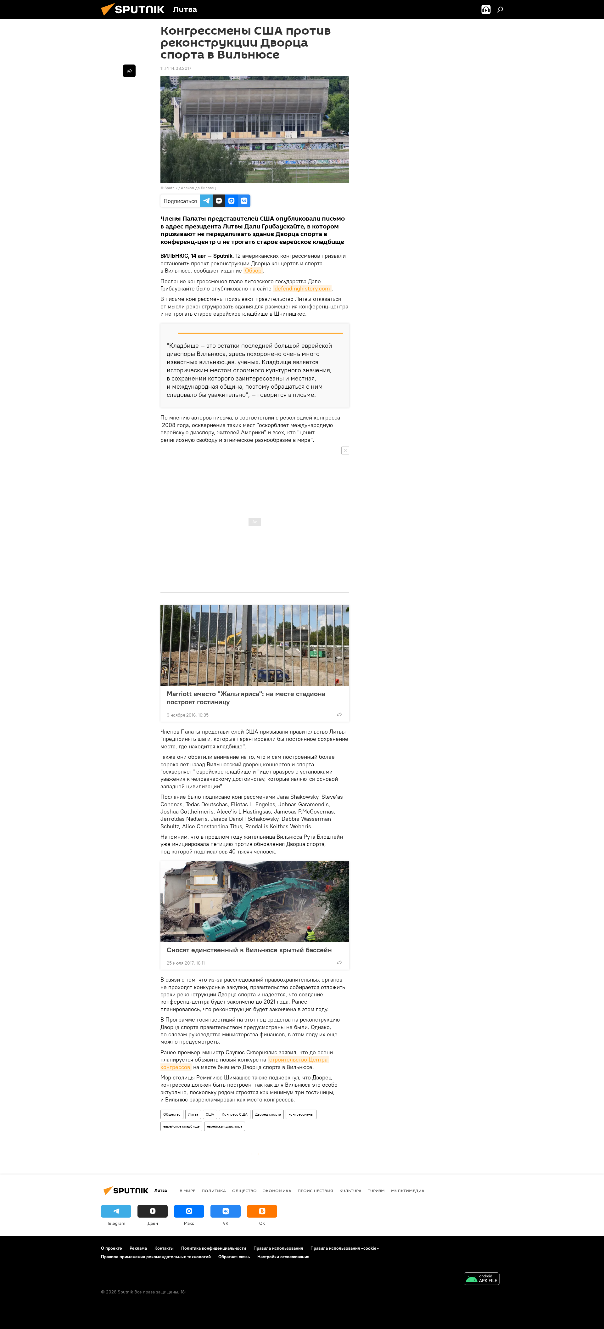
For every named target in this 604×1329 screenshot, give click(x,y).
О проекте (111, 1248)
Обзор (253, 270)
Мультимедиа (407, 1190)
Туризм (376, 1190)
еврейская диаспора (224, 1126)
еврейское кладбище (181, 1126)
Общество (172, 1114)
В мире (187, 1190)
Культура (350, 1190)
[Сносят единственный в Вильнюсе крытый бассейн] (254, 901)
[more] (339, 714)
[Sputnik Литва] (135, 17)
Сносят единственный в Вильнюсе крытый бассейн (249, 950)
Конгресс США (235, 1114)
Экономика (277, 1190)
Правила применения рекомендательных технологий (156, 1256)
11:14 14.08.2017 (175, 68)
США (210, 1114)
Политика (214, 1190)
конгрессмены (301, 1114)
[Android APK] (481, 1279)
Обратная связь (234, 1256)
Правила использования (278, 1248)
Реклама (138, 1248)
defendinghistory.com (302, 288)
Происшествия (315, 1190)
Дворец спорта (268, 1114)
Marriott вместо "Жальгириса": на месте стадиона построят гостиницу (246, 698)
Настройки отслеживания (283, 1256)
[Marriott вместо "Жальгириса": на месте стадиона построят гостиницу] (254, 645)
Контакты (164, 1248)
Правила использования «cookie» (344, 1248)
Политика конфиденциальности (213, 1248)
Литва (193, 1114)
